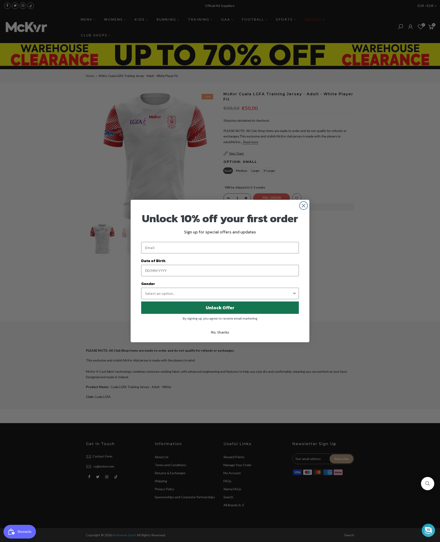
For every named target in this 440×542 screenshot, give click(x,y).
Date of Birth (153, 260)
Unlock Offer (220, 307)
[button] (427, 483)
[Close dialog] (304, 206)
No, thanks (220, 332)
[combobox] (218, 293)
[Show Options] (294, 293)
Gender (148, 283)
